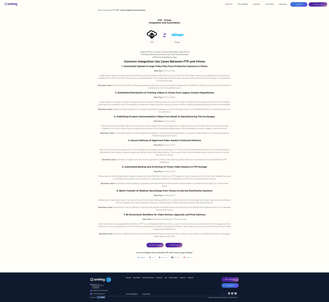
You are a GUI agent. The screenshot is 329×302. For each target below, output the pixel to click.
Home (100, 10)
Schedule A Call (318, 4)
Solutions (256, 4)
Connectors (269, 4)
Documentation (173, 277)
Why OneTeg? (243, 4)
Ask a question (230, 279)
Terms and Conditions (132, 294)
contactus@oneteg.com (98, 293)
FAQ (165, 277)
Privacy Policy (146, 294)
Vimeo (177, 42)
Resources (283, 4)
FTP (113, 10)
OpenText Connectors (148, 277)
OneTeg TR (190, 277)
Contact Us (299, 4)
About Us (229, 4)
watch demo (230, 285)
